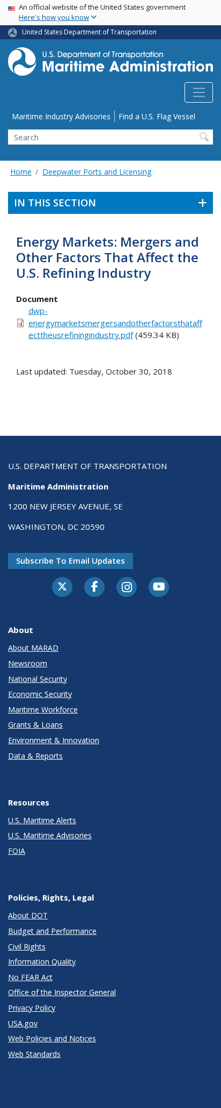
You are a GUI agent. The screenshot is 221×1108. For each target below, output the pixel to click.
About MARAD (33, 648)
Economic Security (40, 694)
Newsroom (27, 663)
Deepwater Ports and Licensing (96, 172)
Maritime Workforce (43, 709)
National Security (37, 679)
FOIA (16, 851)
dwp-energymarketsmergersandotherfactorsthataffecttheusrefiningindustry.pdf (115, 322)
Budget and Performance (52, 931)
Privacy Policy (31, 1008)
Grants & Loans (35, 725)
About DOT (28, 915)
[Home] (110, 64)
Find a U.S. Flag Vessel (157, 116)
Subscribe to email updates (70, 560)
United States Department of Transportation (89, 32)
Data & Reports (35, 756)
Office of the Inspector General (62, 992)
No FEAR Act (30, 977)
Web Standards (34, 1054)
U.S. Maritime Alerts (42, 820)
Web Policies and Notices (52, 1038)
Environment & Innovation (53, 740)
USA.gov (23, 1023)
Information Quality (42, 961)
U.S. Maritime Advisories (50, 835)
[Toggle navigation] (199, 92)
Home (21, 172)
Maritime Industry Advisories (61, 116)
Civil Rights (27, 946)
